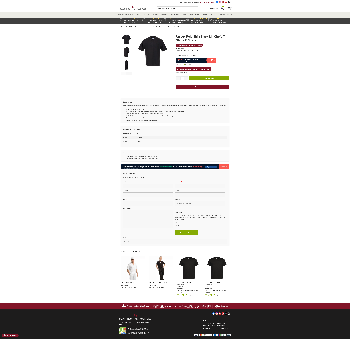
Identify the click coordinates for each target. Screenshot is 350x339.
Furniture (212, 14)
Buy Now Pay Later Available (199, 18)
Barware (155, 14)
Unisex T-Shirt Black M (212, 283)
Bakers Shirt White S (127, 283)
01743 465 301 (194, 2)
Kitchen (184, 14)
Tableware (164, 14)
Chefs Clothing (194, 14)
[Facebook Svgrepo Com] (216, 2)
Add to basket (209, 78)
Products (177, 199)
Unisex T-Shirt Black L (184, 283)
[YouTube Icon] (222, 2)
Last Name (178, 182)
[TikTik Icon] (229, 2)
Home (123, 27)
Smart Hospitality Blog (206, 2)
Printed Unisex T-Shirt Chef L (158, 283)
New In (229, 14)
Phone (177, 190)
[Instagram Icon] (219, 2)
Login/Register (214, 8)
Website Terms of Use (222, 328)
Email (125, 199)
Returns (205, 330)
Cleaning (204, 14)
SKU (124, 237)
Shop (127, 27)
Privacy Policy (221, 325)
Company (125, 190)
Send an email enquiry (203, 87)
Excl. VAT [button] (229, 9)
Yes (179, 222)
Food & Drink (146, 14)
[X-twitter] (229, 313)
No (178, 225)
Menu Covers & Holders (125, 14)
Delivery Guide (221, 323)
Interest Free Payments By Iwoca (225, 330)
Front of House (174, 14)
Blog (204, 320)
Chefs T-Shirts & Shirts (189, 50)
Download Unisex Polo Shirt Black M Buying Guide (142, 158)
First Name (126, 182)
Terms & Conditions (208, 323)
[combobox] (177, 8)
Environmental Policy (209, 325)
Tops (165, 27)
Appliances (221, 14)
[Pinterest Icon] (226, 2)
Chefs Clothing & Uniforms (144, 27)
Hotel (137, 14)
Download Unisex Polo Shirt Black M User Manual (142, 156)
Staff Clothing (158, 27)
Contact (219, 318)
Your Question (127, 208)
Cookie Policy (207, 328)
